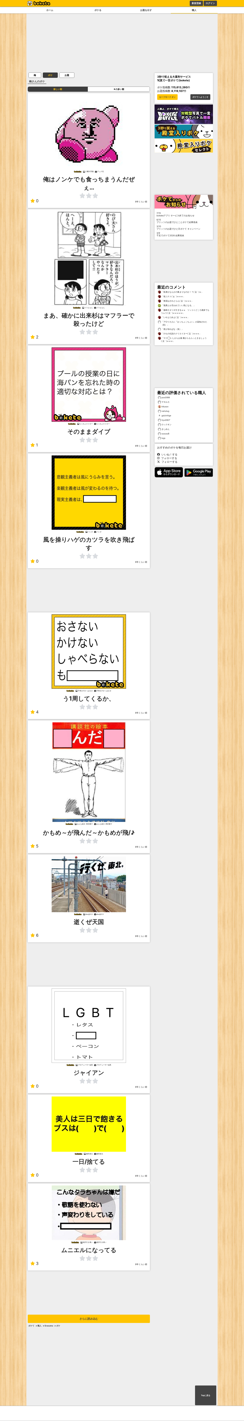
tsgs (163, 438)
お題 (67, 75)
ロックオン (166, 424)
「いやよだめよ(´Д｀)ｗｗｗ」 (175, 317)
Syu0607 (166, 420)
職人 (194, 10)
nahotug (165, 411)
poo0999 (166, 397)
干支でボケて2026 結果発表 (170, 234)
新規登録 (196, 3)
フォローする (168, 458)
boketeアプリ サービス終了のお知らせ (175, 214)
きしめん (165, 429)
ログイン (210, 3)
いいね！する (168, 454)
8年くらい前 (141, 201)
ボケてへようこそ (200, 97)
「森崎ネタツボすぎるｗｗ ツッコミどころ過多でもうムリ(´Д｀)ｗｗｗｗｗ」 (185, 311)
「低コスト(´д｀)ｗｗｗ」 (173, 296)
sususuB (165, 433)
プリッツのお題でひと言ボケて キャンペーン (178, 227)
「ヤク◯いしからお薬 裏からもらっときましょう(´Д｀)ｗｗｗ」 (184, 339)
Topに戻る (205, 1395)
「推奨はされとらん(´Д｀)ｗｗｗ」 (177, 301)
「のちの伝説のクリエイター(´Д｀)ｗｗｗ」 (181, 333)
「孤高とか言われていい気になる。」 (178, 305)
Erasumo (49, 1325)
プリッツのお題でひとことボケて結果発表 (177, 221)
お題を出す (146, 10)
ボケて (31, 1325)
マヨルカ (165, 402)
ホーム (49, 10)
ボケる (97, 10)
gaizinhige (166, 415)
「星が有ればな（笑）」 (172, 329)
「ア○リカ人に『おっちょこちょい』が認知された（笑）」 (184, 323)
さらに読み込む (89, 1318)
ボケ (50, 75)
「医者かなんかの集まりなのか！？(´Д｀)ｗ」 (182, 292)
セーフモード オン (167, 97)
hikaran (165, 406)
